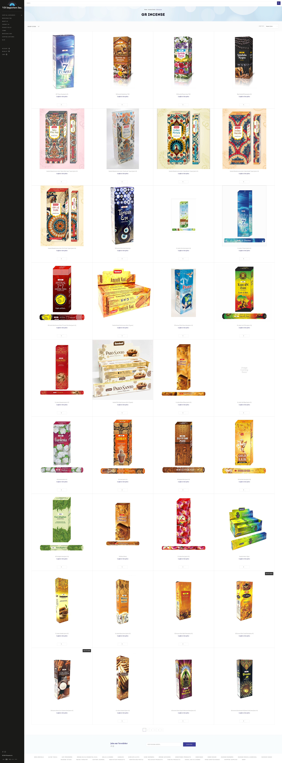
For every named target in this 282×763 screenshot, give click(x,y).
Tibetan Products (173, 759)
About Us (5, 21)
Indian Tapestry (82, 759)
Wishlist (5, 51)
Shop (244, 759)
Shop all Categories (8, 15)
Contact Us (5, 24)
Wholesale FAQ (7, 18)
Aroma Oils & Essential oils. (87, 757)
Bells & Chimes (107, 757)
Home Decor (212, 757)
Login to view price (61, 96)
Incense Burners (227, 757)
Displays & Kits (133, 757)
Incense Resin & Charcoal (247, 757)
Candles (121, 757)
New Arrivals (39, 757)
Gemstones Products (183, 757)
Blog (3, 39)
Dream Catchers (165, 757)
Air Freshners (67, 757)
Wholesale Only (7, 33)
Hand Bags (199, 757)
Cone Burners (149, 757)
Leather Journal (98, 759)
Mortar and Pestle (136, 759)
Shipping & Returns (8, 36)
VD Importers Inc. (9, 755)
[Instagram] (5, 752)
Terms (4, 30)
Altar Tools (52, 757)
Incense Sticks (66, 759)
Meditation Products (117, 759)
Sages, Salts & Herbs (192, 759)
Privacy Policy (7, 27)
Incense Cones (266, 757)
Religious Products (155, 759)
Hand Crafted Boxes (212, 759)
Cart (4, 54)
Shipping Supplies (230, 759)
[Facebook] (3, 752)
